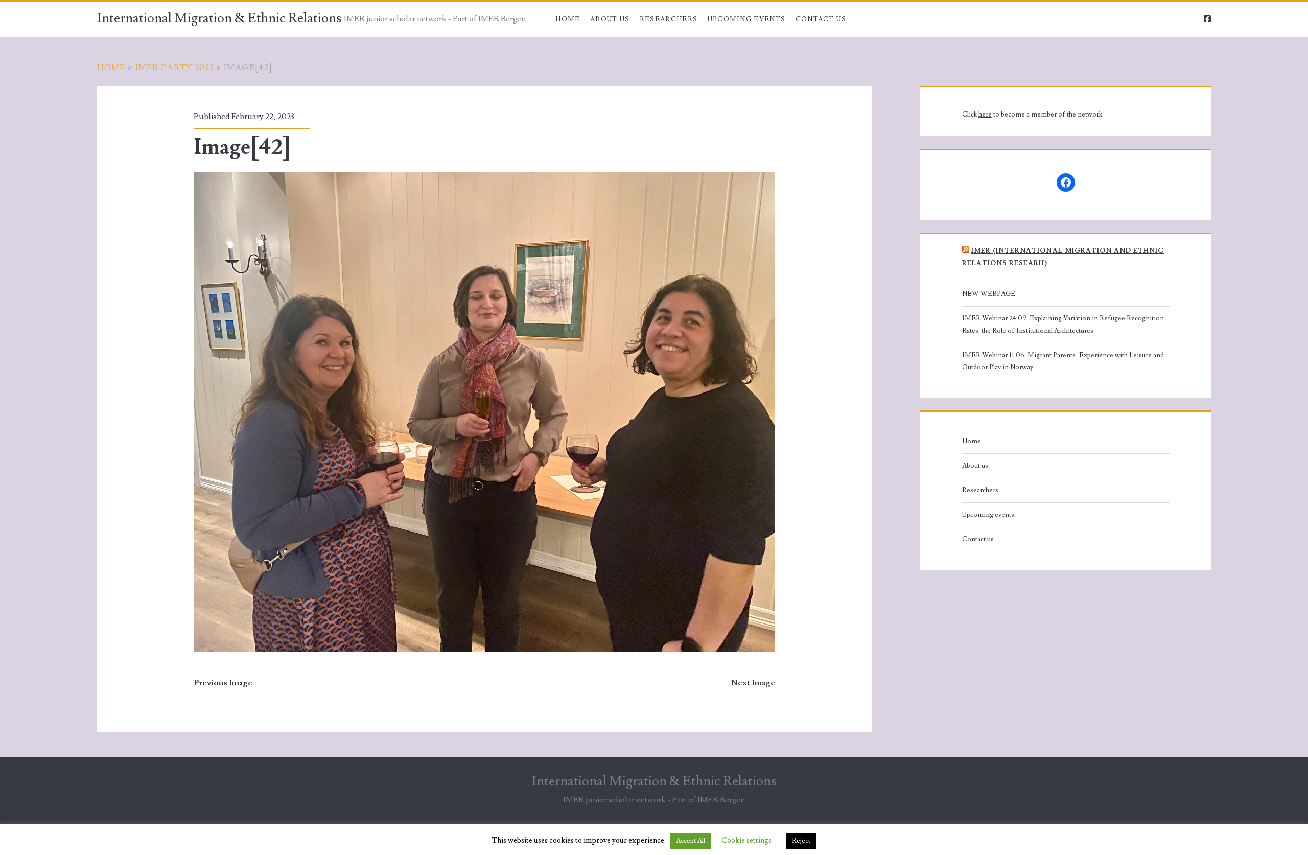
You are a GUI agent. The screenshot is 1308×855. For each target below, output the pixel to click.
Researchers (668, 19)
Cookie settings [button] (746, 840)
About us (609, 19)
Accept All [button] (690, 841)
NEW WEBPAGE (988, 294)
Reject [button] (801, 841)
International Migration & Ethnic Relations (219, 18)
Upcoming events (747, 19)
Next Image (753, 683)
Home (567, 19)
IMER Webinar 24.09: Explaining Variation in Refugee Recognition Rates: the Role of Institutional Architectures (1063, 324)
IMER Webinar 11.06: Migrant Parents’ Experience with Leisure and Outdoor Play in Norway (1063, 361)
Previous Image (223, 683)
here (985, 114)
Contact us (821, 19)
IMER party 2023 (174, 67)
